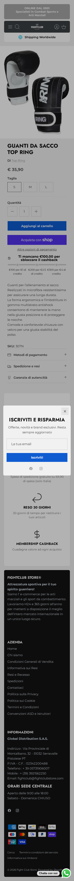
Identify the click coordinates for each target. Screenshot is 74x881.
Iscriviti (37, 457)
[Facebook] (31, 468)
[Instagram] (41, 468)
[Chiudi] (65, 411)
